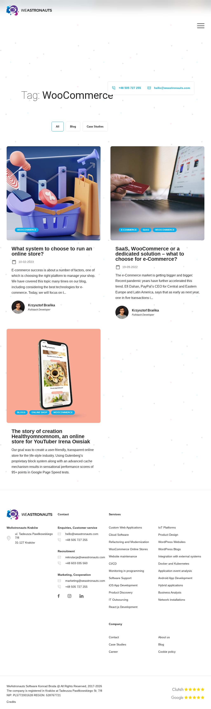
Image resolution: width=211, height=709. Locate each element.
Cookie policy (167, 651)
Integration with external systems (179, 556)
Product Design (168, 534)
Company (115, 624)
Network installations (171, 599)
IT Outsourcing (118, 599)
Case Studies (117, 644)
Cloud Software (119, 534)
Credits (11, 701)
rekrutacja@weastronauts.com (85, 557)
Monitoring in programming (126, 570)
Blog (161, 644)
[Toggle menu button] (199, 26)
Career (113, 651)
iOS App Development (123, 585)
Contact (114, 637)
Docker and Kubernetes (173, 563)
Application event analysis (175, 570)
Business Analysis (169, 592)
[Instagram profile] (69, 596)
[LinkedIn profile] (81, 596)
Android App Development (175, 578)
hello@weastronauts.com (172, 88)
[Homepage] (29, 10)
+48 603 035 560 (76, 563)
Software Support (120, 578)
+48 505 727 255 (130, 88)
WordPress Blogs (169, 549)
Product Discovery (120, 592)
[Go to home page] (30, 514)
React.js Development (123, 607)
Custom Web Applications (125, 527)
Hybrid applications (170, 585)
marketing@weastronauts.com (85, 580)
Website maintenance (123, 556)
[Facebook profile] (58, 596)
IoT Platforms (167, 527)
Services (115, 514)
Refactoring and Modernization (129, 542)
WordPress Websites (171, 542)
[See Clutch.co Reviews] (188, 690)
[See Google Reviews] (187, 698)
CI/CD (113, 563)
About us (164, 637)
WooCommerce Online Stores (128, 549)
